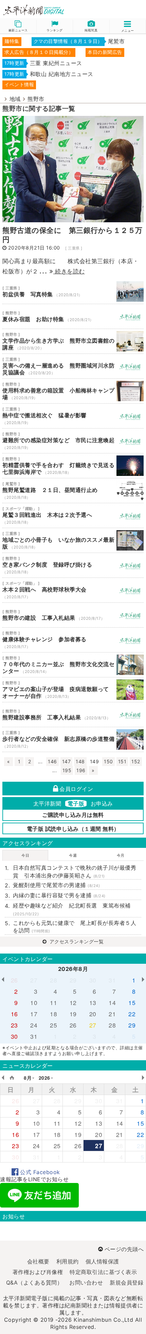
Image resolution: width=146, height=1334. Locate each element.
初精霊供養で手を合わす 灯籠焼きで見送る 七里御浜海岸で (73, 465)
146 (52, 761)
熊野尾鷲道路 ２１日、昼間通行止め (73, 490)
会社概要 (38, 1261)
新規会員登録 (126, 1282)
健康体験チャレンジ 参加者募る (73, 640)
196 (81, 770)
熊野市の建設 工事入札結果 (73, 615)
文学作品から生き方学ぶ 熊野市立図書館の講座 (73, 341)
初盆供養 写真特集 (73, 291)
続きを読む (69, 271)
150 (108, 761)
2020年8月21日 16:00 (34, 248)
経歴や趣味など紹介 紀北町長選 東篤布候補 (72, 909)
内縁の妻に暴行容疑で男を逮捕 (59, 895)
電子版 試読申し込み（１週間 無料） (73, 828)
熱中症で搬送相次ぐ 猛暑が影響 (73, 416)
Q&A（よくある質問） (34, 1282)
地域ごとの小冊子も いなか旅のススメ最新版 (73, 540)
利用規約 (67, 1261)
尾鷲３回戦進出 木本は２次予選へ (73, 515)
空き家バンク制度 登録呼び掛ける (73, 565)
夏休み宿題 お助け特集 (73, 316)
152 (135, 761)
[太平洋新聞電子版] (36, 10)
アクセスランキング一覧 (76, 941)
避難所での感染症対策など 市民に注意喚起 (73, 441)
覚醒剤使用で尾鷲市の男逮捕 (56, 885)
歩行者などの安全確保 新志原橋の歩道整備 (73, 739)
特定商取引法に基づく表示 (103, 1272)
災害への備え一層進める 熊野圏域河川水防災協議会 (73, 366)
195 (67, 770)
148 (80, 761)
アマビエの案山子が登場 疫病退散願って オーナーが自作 (73, 689)
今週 (73, 855)
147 (66, 761)
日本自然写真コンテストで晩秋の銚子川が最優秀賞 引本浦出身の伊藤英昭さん (74, 871)
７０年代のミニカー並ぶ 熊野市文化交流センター (73, 665)
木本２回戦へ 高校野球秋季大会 (73, 590)
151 (122, 761)
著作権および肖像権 (38, 1272)
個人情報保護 (102, 1261)
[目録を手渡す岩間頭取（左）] (73, 168)
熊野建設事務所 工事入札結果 (73, 714)
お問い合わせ (86, 1282)
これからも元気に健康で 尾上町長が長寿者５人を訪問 (74, 926)
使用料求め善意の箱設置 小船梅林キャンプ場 (73, 391)
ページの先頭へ (124, 1249)
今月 (121, 855)
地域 (15, 98)
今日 (25, 855)
